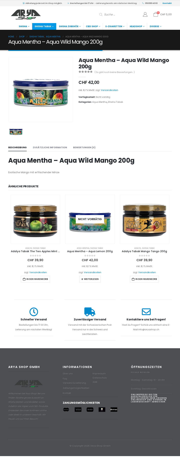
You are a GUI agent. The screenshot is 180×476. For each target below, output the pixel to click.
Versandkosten (109, 90)
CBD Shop (92, 26)
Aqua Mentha (99, 101)
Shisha (23, 26)
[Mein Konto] (145, 14)
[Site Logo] (26, 15)
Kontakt (67, 393)
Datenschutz (100, 377)
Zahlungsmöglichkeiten (76, 387)
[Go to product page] (35, 219)
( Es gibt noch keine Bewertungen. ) (114, 72)
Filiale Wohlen (140, 372)
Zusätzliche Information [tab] (50, 147)
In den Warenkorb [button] (37, 279)
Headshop (136, 26)
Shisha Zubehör (68, 26)
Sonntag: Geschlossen (144, 388)
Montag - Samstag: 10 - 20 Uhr (148, 379)
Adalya (28, 248)
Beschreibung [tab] (17, 147)
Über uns (68, 373)
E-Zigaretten (113, 26)
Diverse (154, 26)
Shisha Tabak (43, 26)
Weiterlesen (91, 279)
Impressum (99, 373)
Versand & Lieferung (74, 382)
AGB (95, 381)
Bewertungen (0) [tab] (84, 147)
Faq (65, 378)
